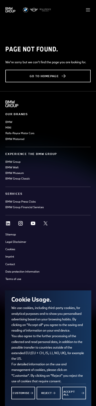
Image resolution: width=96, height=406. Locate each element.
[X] (45, 223)
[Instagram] (20, 223)
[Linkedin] (8, 223)
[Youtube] (33, 223)
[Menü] (88, 10)
